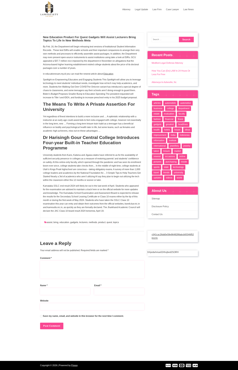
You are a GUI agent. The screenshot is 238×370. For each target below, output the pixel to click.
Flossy (74, 365)
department (183, 108)
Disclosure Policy (160, 206)
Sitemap (156, 198)
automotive (185, 103)
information (159, 140)
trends (166, 172)
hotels (167, 130)
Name (44, 285)
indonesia (185, 135)
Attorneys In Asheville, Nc (164, 82)
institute (172, 140)
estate (156, 114)
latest (156, 151)
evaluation (169, 114)
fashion (157, 119)
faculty (181, 114)
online (182, 156)
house (177, 130)
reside (184, 162)
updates (157, 178)
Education (108, 74)
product (102, 222)
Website (44, 301)
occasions (170, 156)
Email (97, 285)
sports (156, 167)
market (177, 151)
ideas (187, 130)
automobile (170, 103)
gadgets (74, 222)
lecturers (83, 222)
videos (169, 178)
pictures (157, 162)
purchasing (171, 162)
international (160, 146)
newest (157, 156)
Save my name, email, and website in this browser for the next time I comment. (83, 316)
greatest (170, 124)
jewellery (174, 146)
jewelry (186, 146)
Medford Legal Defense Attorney (167, 63)
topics (116, 222)
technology (178, 167)
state (166, 167)
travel (156, 172)
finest (180, 119)
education (64, 222)
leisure (166, 151)
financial (169, 119)
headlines (183, 124)
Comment (46, 258)
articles (157, 103)
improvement (160, 135)
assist (49, 222)
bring (55, 222)
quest (109, 222)
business (158, 108)
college (170, 108)
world (179, 178)
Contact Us (157, 214)
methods (93, 222)
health (157, 130)
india (173, 135)
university (178, 172)
